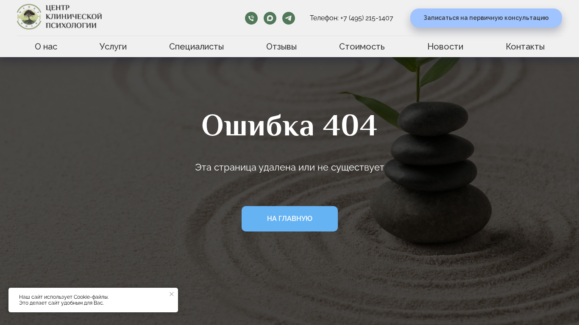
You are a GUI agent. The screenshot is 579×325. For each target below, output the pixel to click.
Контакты (525, 46)
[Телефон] (251, 18)
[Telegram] (288, 18)
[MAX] (270, 18)
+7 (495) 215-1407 (366, 18)
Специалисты (196, 46)
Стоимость (362, 46)
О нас (46, 46)
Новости (445, 46)
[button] (486, 18)
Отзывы (281, 46)
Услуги (113, 46)
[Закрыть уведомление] (171, 294)
